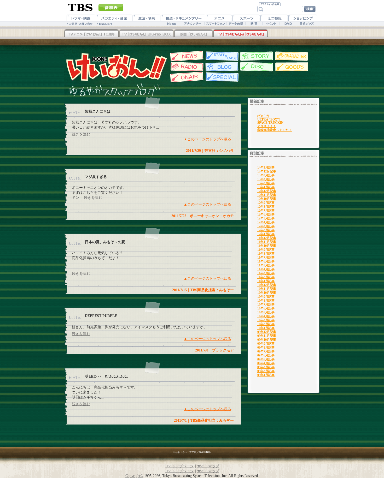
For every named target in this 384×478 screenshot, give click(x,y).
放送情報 (186, 77)
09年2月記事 (266, 371)
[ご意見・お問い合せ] (80, 23)
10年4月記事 (266, 316)
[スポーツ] (246, 18)
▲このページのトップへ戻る (207, 139)
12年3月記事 (266, 226)
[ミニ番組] (274, 18)
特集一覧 (221, 77)
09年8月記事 (266, 347)
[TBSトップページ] (80, 7)
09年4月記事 (266, 363)
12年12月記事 (266, 191)
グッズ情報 (292, 66)
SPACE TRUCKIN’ (270, 122)
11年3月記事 (266, 273)
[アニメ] (219, 18)
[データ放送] (235, 23)
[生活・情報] (146, 18)
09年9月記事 (266, 343)
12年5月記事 (266, 218)
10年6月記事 (266, 308)
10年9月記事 (266, 296)
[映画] (253, 23)
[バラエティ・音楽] (114, 18)
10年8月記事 (266, 300)
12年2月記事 (266, 230)
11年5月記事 (266, 265)
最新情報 (186, 56)
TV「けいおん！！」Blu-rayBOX (91, 34)
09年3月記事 (266, 367)
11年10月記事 (266, 245)
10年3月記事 (266, 320)
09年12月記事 (266, 331)
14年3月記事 (266, 167)
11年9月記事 (266, 249)
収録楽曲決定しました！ (274, 130)
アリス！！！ (266, 126)
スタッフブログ (221, 66)
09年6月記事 (266, 355)
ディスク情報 (256, 66)
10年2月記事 (266, 324)
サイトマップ (208, 466)
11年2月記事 (266, 277)
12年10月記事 (266, 198)
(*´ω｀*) (263, 115)
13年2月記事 (266, 183)
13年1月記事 (266, 187)
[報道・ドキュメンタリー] (183, 18)
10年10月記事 (266, 292)
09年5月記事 (266, 359)
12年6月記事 (266, 214)
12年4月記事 (266, 222)
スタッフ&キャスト (221, 56)
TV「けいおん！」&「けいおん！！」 (240, 34)
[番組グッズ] (306, 23)
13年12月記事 (266, 171)
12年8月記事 (266, 206)
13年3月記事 (266, 179)
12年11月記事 (266, 194)
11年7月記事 (266, 257)
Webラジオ (186, 66)
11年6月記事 (266, 261)
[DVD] (287, 23)
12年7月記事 (266, 210)
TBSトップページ (179, 466)
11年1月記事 (266, 281)
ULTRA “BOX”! (268, 119)
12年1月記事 (266, 234)
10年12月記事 (266, 284)
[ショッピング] (302, 18)
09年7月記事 (266, 351)
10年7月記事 (266, 304)
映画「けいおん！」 (193, 34)
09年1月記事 (266, 375)
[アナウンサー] (192, 23)
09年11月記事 (266, 335)
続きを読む (81, 134)
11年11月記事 (266, 241)
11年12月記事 (266, 238)
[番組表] (110, 7)
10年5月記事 (266, 312)
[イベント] (270, 23)
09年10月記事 (266, 339)
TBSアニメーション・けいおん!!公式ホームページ (116, 66)
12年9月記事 (266, 202)
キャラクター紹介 (292, 56)
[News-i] (172, 23)
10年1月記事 (266, 328)
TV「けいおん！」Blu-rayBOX (146, 34)
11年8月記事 (266, 253)
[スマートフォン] (215, 23)
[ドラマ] (81, 18)
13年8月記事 (266, 175)
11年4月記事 (266, 269)
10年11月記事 (266, 288)
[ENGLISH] (105, 23)
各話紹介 (256, 56)
